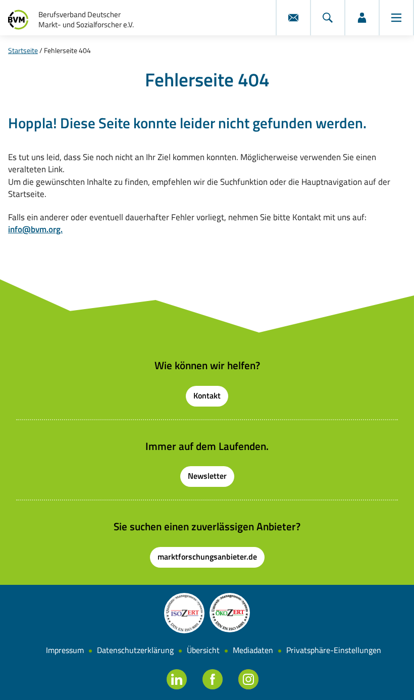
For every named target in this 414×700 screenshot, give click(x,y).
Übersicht (203, 650)
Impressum (65, 650)
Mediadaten (253, 650)
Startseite (23, 50)
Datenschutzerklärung (135, 650)
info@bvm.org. (35, 229)
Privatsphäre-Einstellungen (333, 650)
